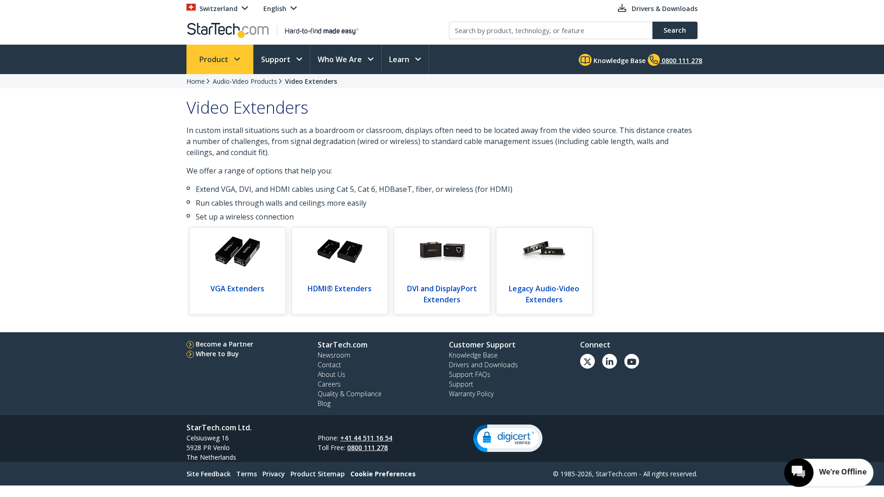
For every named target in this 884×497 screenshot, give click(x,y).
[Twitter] (587, 361)
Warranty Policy (471, 393)
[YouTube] (631, 361)
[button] (507, 438)
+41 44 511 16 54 (366, 437)
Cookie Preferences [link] (383, 473)
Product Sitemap (318, 473)
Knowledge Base (619, 60)
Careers (329, 384)
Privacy (273, 473)
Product (214, 59)
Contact (329, 364)
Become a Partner (224, 344)
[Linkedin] (609, 361)
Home (195, 81)
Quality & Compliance (350, 393)
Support (276, 59)
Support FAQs (469, 374)
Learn (400, 59)
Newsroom (334, 355)
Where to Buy (217, 353)
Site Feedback (208, 473)
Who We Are (341, 59)
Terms (246, 473)
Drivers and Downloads (483, 364)
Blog (324, 403)
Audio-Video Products (245, 81)
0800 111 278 (367, 447)
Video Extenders (311, 81)
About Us (331, 374)
